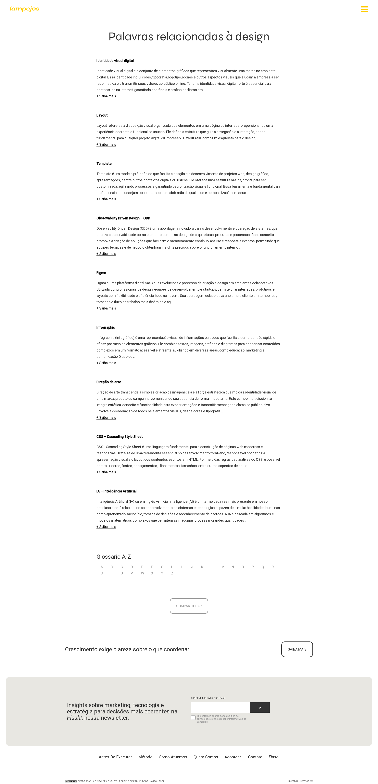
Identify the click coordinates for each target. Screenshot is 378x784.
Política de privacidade (133, 781)
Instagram (306, 781)
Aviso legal (157, 781)
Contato (255, 757)
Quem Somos (206, 757)
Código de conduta (105, 781)
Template (104, 163)
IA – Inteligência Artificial (116, 491)
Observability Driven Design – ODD (123, 218)
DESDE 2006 (84, 781)
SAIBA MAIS (297, 649)
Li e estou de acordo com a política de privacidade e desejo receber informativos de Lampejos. (221, 719)
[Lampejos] (24, 11)
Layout (102, 115)
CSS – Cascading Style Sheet (119, 436)
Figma (101, 273)
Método (145, 757)
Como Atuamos (173, 757)
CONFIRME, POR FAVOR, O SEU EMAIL (208, 698)
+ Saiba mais (106, 96)
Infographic (105, 327)
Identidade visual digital (115, 61)
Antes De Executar (115, 757)
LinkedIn (293, 781)
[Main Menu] (364, 10)
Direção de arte (108, 382)
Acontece (233, 757)
